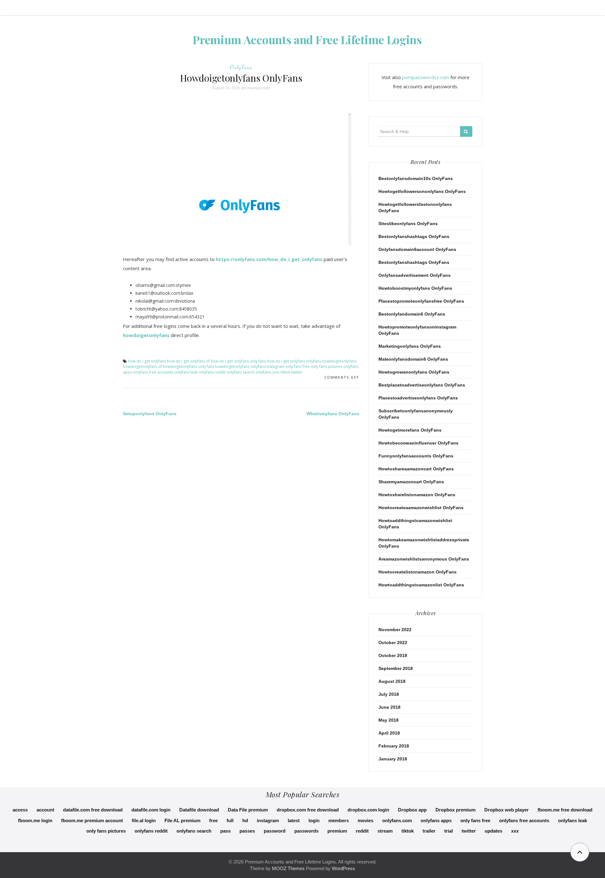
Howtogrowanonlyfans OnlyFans (413, 372)
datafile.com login (150, 809)
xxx (515, 831)
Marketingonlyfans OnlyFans (409, 346)
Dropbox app (412, 809)
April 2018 (389, 733)
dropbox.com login (368, 809)
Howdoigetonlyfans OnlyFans (241, 78)
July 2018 (388, 694)
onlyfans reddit (212, 372)
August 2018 (392, 681)
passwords (306, 831)
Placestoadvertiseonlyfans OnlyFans (418, 397)
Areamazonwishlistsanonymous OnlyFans (423, 558)
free (213, 820)
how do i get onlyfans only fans (238, 361)
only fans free (297, 366)
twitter (296, 372)
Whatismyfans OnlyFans (333, 413)
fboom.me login (35, 820)
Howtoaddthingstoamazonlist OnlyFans (421, 584)
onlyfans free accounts (153, 372)
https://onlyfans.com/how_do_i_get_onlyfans (269, 259)
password (274, 831)
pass (225, 831)
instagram (276, 366)
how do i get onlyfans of (188, 361)
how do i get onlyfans (147, 361)
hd (245, 820)
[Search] (466, 131)
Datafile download (199, 809)
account (45, 809)
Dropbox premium (455, 809)
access (20, 809)
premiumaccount (255, 88)
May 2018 (388, 720)
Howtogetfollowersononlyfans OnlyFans (422, 191)
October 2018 (392, 655)
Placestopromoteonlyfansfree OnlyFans (421, 301)
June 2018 (389, 707)
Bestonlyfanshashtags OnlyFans (413, 236)
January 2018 (392, 758)
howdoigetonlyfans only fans (188, 366)
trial (448, 831)
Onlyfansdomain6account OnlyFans (417, 249)
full (230, 820)
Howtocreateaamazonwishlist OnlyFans (421, 507)
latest (294, 820)
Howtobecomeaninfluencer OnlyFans (418, 442)
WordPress (343, 868)
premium (337, 831)
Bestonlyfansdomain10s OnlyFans (415, 178)
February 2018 (393, 745)
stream (385, 831)
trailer (429, 831)
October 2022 (392, 642)
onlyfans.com (267, 372)
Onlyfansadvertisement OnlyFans (414, 275)
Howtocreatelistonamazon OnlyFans (417, 571)
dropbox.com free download (308, 809)
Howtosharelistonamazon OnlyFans (416, 494)
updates (493, 831)
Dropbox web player (506, 809)
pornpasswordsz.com (425, 77)
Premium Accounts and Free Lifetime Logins (307, 39)
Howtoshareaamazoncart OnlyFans (416, 468)
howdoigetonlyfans (146, 335)
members (338, 820)
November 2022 (395, 629)
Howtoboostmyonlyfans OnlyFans (415, 288)
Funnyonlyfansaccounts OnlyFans (415, 455)
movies (365, 820)
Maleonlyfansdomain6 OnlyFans (413, 359)
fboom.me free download (565, 809)
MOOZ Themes (288, 868)
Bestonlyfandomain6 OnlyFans (411, 314)
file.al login (144, 820)
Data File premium (248, 809)
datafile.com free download (93, 809)
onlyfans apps (436, 820)
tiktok (285, 372)
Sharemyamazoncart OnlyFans (411, 481)
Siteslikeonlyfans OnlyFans (408, 223)
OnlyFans (241, 66)
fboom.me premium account (92, 820)
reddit (362, 831)
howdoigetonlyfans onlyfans (240, 366)
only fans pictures (326, 366)
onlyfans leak (186, 372)
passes (247, 831)
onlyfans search (241, 372)
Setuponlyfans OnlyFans (149, 413)
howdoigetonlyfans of (142, 366)
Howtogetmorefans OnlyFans (409, 430)
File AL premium (182, 820)
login (314, 820)
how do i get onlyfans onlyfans (294, 361)
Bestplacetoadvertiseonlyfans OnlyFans (421, 384)
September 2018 (395, 668)
